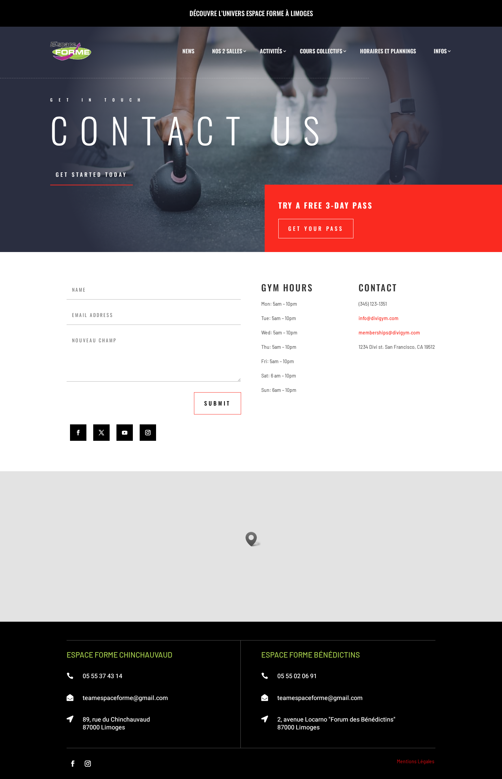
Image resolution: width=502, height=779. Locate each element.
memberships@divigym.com (389, 332)
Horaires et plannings (388, 51)
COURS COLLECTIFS (321, 51)
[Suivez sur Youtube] (124, 432)
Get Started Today (91, 174)
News (188, 51)
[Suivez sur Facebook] (78, 432)
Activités (271, 51)
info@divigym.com (379, 318)
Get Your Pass (316, 228)
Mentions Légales (415, 761)
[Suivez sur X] (101, 432)
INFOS (440, 51)
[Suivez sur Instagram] (148, 432)
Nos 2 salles (227, 51)
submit (217, 403)
